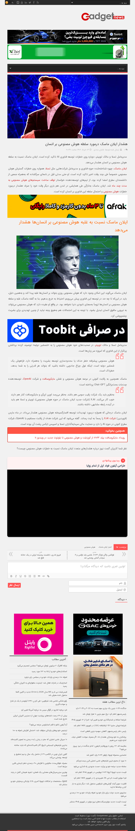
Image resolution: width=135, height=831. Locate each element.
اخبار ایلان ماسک (105, 547)
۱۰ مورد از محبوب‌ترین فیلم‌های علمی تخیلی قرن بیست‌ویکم (101, 760)
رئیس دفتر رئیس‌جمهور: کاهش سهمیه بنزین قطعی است (103, 731)
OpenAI (27, 379)
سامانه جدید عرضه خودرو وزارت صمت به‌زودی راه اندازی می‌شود (99, 766)
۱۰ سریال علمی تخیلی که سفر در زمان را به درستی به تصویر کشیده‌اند (39, 739)
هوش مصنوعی (111, 192)
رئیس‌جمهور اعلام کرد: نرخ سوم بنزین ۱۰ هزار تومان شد (104, 714)
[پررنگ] (11, 576)
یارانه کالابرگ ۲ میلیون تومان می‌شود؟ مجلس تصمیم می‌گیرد (42, 665)
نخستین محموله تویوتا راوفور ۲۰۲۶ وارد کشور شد (106, 755)
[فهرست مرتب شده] (29, 576)
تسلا (48, 169)
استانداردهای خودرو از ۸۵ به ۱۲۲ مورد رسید (49, 671)
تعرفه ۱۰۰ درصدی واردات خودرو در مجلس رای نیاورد (45, 677)
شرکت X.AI (110, 418)
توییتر (98, 345)
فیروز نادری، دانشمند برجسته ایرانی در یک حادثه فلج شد (41, 555)
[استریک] (25, 576)
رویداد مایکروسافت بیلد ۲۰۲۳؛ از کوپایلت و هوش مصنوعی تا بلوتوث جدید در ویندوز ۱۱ (80, 438)
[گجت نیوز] (103, 22)
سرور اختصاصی (101, 824)
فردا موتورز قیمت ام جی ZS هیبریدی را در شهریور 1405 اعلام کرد (100, 778)
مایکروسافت (48, 379)
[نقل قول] (39, 576)
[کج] (16, 576)
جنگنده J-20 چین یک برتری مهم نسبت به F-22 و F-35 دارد (101, 708)
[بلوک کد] (43, 576)
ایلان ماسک (120, 169)
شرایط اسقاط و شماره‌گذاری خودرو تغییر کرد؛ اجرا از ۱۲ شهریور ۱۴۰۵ (98, 719)
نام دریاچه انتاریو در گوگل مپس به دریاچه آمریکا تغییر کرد (44, 710)
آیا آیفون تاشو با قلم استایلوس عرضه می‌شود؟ (48, 724)
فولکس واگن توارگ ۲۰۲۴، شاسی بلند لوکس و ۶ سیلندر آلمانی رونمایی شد (94, 555)
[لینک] (48, 576)
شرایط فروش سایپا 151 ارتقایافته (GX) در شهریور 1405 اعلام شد (100, 725)
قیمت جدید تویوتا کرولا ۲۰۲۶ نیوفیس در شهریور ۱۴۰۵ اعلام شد (100, 772)
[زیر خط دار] (20, 576)
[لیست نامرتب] (34, 576)
